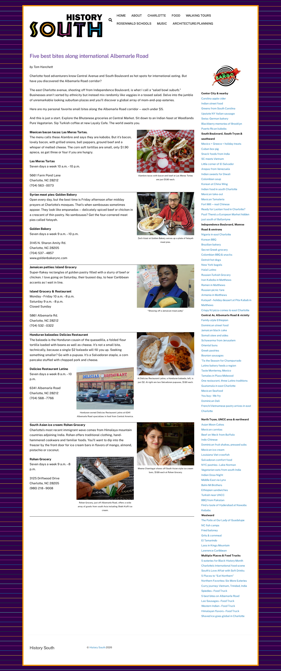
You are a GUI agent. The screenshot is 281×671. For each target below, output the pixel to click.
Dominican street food (214, 325)
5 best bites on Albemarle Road (220, 596)
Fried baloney (209, 530)
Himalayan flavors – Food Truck (220, 611)
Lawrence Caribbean (214, 550)
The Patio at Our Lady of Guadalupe (222, 520)
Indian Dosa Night (212, 474)
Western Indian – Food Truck (218, 605)
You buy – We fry (211, 395)
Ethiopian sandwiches (214, 490)
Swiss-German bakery (214, 118)
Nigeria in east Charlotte (216, 234)
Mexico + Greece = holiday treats (221, 143)
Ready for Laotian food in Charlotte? (223, 209)
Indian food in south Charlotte (219, 189)
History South (97, 647)
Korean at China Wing (214, 184)
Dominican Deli (210, 400)
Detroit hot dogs (211, 259)
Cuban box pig (210, 148)
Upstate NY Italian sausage (218, 113)
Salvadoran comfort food (216, 459)
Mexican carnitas (211, 429)
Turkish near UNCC (213, 495)
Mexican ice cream (212, 449)
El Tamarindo (209, 540)
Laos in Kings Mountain (215, 545)
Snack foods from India (215, 153)
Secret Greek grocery (214, 249)
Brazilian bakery (211, 244)
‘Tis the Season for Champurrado (221, 360)
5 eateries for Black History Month (222, 560)
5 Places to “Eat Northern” (217, 575)
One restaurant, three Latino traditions (224, 380)
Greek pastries (210, 350)
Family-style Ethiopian (214, 320)
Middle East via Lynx (213, 479)
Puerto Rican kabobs (214, 128)
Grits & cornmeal (211, 535)
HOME (121, 15)
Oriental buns (209, 345)
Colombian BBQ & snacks (216, 254)
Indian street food (212, 103)
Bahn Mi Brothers (211, 485)
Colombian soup (211, 179)
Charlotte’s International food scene (223, 565)
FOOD (176, 15)
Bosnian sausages (212, 355)
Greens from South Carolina (218, 108)
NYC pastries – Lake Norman (218, 464)
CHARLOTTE (157, 15)
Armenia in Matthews (214, 294)
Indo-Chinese (209, 439)
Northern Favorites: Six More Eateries (224, 580)
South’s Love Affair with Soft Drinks (222, 570)
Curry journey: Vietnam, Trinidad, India (224, 585)
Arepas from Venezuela (215, 168)
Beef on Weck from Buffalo (218, 434)
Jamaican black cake (214, 330)
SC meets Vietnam (212, 158)
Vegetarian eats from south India (221, 469)
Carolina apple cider (213, 98)
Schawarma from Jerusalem (218, 340)
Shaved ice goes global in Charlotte (222, 616)
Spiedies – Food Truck (214, 590)
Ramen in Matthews (213, 285)
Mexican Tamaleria (212, 199)
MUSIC (162, 23)
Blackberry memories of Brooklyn (221, 123)
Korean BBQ (208, 239)
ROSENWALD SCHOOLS (134, 23)
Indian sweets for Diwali (215, 174)
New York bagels (211, 264)
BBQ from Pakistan (212, 500)
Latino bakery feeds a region (218, 365)
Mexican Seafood (212, 390)
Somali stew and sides (214, 335)
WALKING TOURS (198, 15)
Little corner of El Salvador (217, 164)
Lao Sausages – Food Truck (217, 600)
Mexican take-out (212, 194)
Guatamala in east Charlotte (218, 385)
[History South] (66, 35)
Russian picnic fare (212, 289)
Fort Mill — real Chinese (215, 204)
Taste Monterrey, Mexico (216, 370)
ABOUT (136, 15)
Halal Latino (208, 269)
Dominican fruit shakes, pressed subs (224, 444)
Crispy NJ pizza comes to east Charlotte (225, 310)
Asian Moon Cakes (212, 424)
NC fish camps (210, 525)
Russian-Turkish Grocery (216, 274)
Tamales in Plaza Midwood (217, 375)
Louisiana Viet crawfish (215, 454)
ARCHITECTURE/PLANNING (193, 23)
